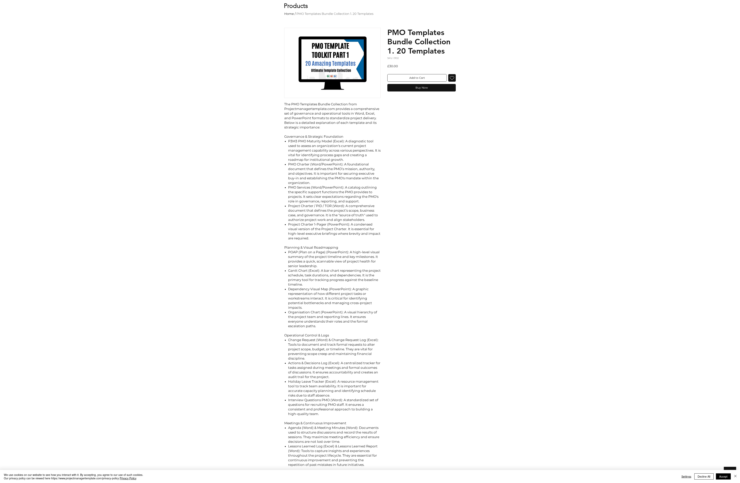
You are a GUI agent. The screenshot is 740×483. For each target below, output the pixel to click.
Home (289, 14)
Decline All (704, 476)
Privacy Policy (128, 478)
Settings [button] (686, 476)
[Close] (735, 476)
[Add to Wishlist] (452, 78)
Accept (723, 476)
